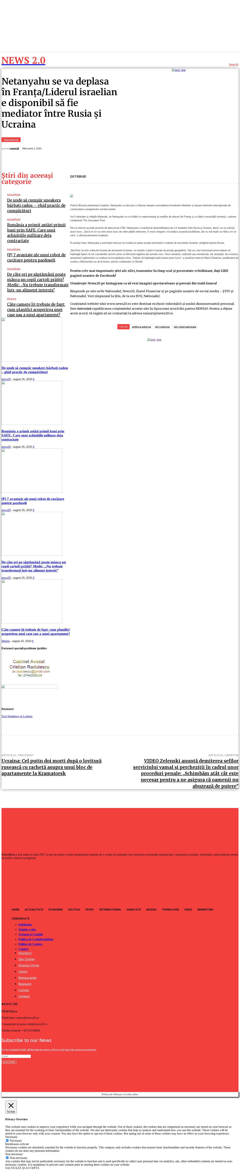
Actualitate (13, 194)
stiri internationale (185, 326)
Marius (6, 641)
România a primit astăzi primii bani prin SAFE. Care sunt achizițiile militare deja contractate (33, 435)
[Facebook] (92, 174)
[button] (233, 64)
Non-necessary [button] (14, 1154)
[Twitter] (106, 174)
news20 (14, 148)
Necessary (16, 1140)
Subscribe (9, 1062)
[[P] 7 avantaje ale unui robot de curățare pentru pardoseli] (32, 491)
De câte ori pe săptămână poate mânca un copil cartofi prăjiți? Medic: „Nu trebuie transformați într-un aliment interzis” (34, 566)
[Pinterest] (119, 174)
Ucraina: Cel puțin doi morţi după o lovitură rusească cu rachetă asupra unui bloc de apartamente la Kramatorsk (51, 767)
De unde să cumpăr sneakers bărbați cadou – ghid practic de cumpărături (36, 205)
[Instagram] (12, 1076)
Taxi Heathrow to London (17, 716)
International (11, 139)
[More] (133, 174)
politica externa (141, 326)
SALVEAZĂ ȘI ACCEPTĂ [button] (22, 1168)
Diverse (11, 298)
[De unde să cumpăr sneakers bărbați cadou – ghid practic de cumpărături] (32, 360)
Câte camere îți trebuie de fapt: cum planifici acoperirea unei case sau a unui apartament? (36, 309)
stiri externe (162, 326)
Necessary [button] (11, 1136)
